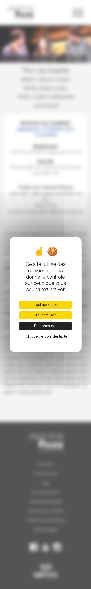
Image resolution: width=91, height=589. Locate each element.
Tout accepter (45, 305)
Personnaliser (45, 326)
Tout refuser (45, 315)
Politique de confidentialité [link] (45, 336)
